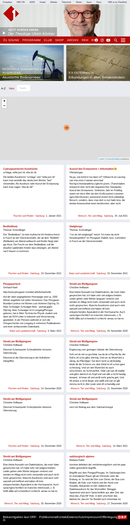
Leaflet (101, 159)
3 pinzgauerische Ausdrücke (20, 168)
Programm (31, 40)
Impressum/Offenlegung (101, 517)
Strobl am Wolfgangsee (83, 284)
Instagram (102, 40)
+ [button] (4, 101)
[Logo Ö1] (11, 14)
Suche (115, 40)
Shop (59, 40)
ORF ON (21, 2)
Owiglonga (75, 226)
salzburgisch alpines (81, 456)
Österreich (66, 2)
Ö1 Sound (11, 40)
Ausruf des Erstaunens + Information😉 (93, 168)
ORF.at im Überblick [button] (117, 2)
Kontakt (62, 517)
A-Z (3, 88)
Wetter (79, 2)
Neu (11, 88)
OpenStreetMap (113, 159)
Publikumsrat (48, 517)
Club (48, 40)
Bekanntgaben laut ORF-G (20, 518)
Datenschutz (76, 517)
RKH (85, 40)
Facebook (96, 40)
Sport (89, 2)
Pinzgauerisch (11, 284)
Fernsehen (7, 2)
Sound (42, 2)
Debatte (53, 2)
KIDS (32, 2)
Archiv (73, 40)
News (98, 2)
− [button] (4, 106)
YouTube (108, 40)
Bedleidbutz (10, 226)
